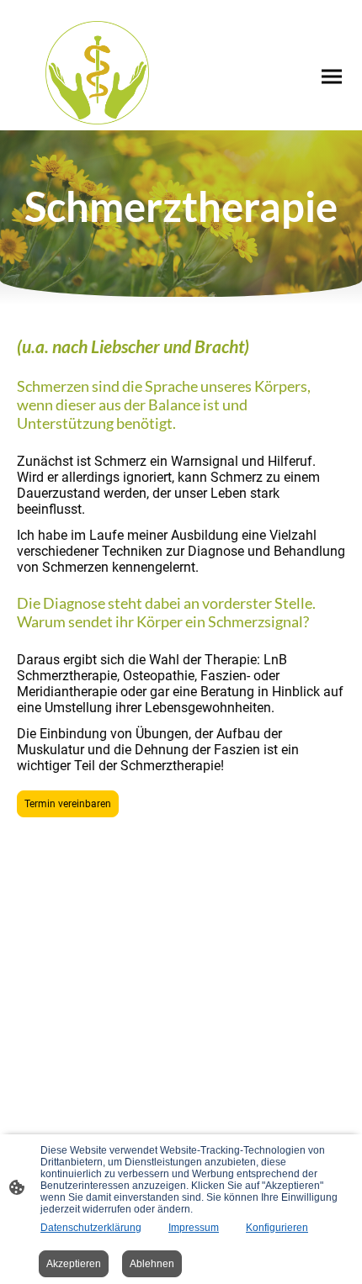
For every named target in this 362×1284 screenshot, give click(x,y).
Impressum (193, 1228)
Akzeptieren (73, 1264)
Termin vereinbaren (67, 804)
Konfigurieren (277, 1228)
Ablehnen (152, 1264)
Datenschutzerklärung (90, 1228)
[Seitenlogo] (97, 72)
